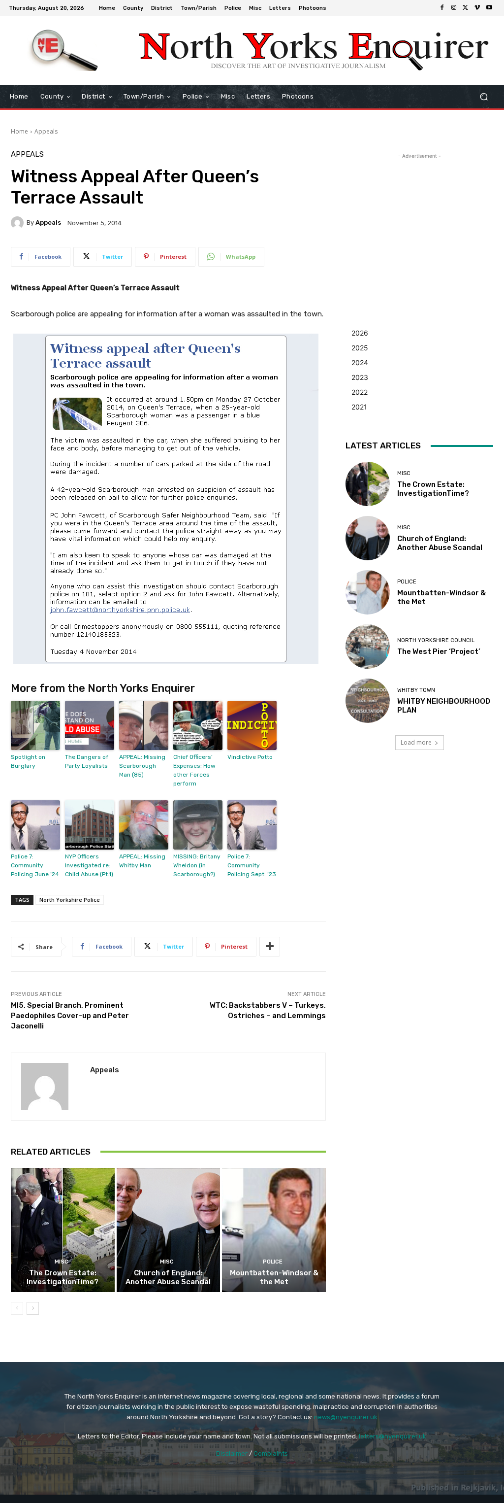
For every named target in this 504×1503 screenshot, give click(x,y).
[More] (269, 946)
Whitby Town (416, 690)
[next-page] (33, 1308)
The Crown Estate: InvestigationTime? (62, 1277)
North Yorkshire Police (69, 899)
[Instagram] (454, 8)
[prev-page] (17, 1308)
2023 (359, 377)
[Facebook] (442, 8)
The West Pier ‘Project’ (438, 651)
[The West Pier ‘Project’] (368, 646)
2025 (359, 347)
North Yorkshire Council (435, 640)
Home (19, 131)
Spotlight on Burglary (28, 761)
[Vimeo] (477, 8)
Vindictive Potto (250, 756)
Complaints (270, 1453)
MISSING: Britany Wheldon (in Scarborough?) (196, 865)
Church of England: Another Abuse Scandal (168, 1277)
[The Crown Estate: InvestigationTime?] (63, 1230)
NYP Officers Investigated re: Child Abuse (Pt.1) (89, 865)
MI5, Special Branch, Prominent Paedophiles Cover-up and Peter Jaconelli (70, 1015)
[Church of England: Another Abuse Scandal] (168, 1230)
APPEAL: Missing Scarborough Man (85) (142, 765)
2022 (359, 392)
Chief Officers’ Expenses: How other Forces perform (194, 770)
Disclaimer (232, 1453)
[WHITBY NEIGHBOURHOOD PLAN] (368, 701)
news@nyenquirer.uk (346, 1417)
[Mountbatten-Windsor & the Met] (274, 1230)
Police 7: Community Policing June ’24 (35, 865)
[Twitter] (466, 8)
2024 (359, 362)
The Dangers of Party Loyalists (86, 761)
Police (273, 1261)
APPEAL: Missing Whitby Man (142, 861)
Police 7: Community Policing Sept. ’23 (251, 865)
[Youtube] (489, 8)
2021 (359, 407)
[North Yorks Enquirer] (63, 50)
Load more (416, 742)
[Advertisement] (419, 222)
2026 (359, 333)
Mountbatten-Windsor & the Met (274, 1277)
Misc (61, 1261)
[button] (483, 96)
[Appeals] (19, 222)
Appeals (46, 131)
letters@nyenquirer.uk (392, 1436)
